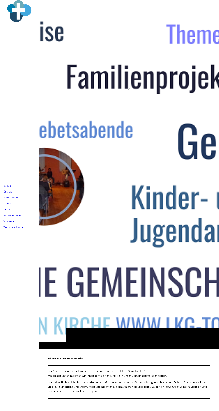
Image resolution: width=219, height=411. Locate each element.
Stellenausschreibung (13, 215)
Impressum (8, 221)
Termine (7, 203)
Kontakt (7, 209)
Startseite (7, 186)
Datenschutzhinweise (13, 227)
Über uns (7, 191)
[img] (129, 174)
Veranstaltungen (10, 197)
